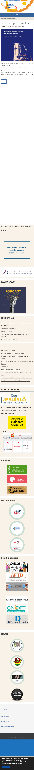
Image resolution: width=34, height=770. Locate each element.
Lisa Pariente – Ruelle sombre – (9, 339)
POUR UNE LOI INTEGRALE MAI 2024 (10, 370)
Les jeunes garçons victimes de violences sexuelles (16, 24)
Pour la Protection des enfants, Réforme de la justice (15, 381)
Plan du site (3, 709)
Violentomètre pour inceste (8, 328)
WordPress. (23, 737)
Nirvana (18, 737)
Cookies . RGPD (4, 721)
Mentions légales (5, 716)
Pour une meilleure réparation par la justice (13, 353)
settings (20, 763)
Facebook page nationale (7, 726)
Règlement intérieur (6, 331)
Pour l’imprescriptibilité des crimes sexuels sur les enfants (16, 378)
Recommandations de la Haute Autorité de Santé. (13, 410)
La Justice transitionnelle (8, 350)
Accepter (6, 767)
